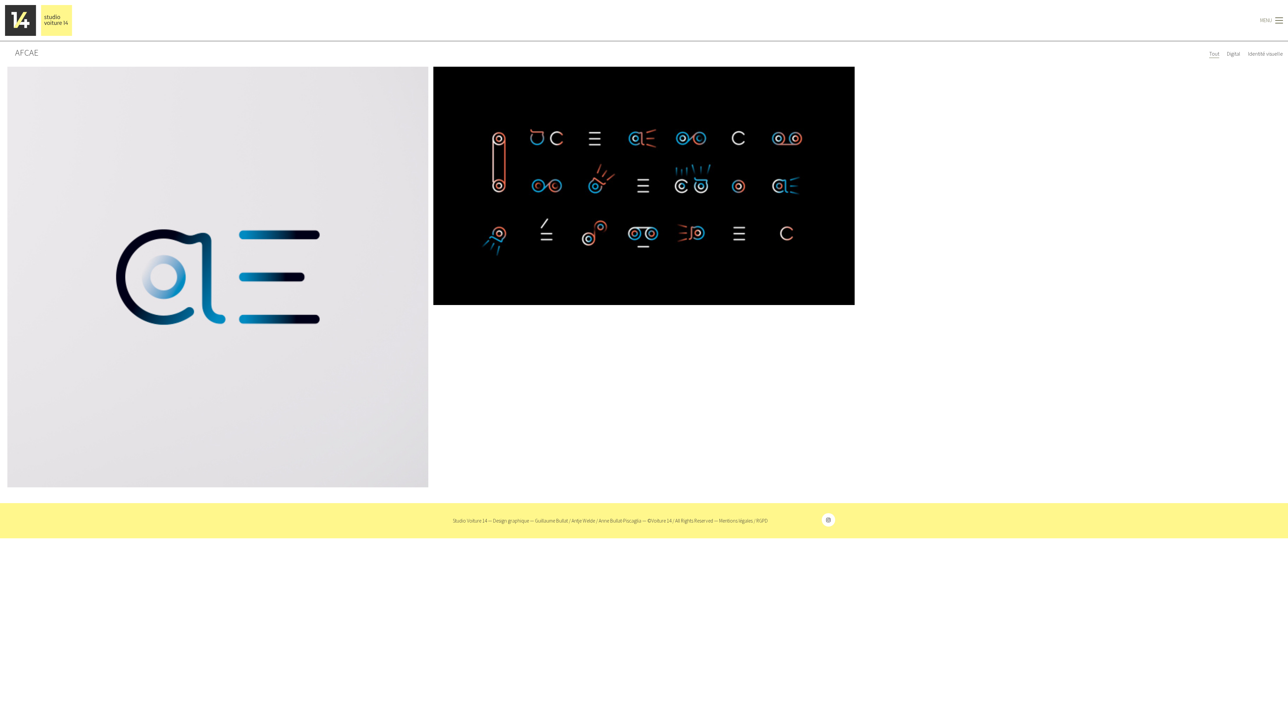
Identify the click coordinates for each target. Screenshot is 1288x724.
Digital (1233, 53)
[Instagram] (828, 520)
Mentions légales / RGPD (743, 521)
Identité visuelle (1265, 53)
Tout (1214, 53)
